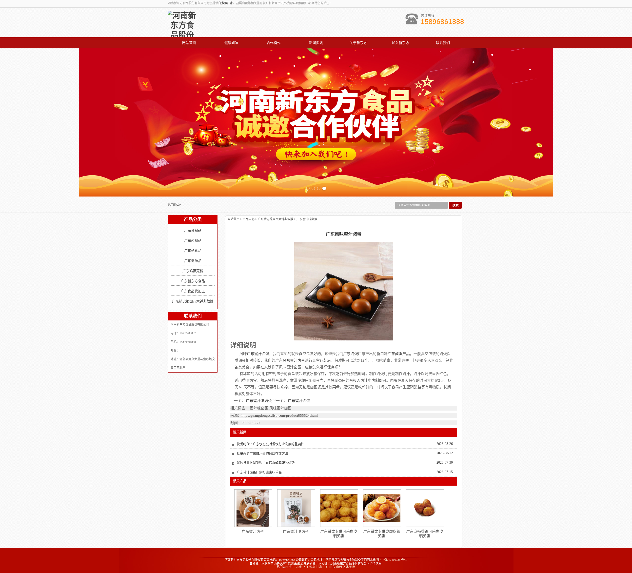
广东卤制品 (192, 240)
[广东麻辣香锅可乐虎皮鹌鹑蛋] (424, 508)
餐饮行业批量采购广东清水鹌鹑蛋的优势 (266, 463)
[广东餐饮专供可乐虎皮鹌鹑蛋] (338, 508)
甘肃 (319, 567)
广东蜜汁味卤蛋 (306, 219)
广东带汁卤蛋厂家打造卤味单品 (259, 472)
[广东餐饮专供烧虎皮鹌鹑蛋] (381, 508)
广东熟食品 (192, 251)
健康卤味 (231, 43)
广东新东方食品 (193, 281)
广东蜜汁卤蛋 (298, 401)
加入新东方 (400, 43)
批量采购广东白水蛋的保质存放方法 (262, 453)
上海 (306, 567)
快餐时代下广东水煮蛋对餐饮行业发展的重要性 (270, 444)
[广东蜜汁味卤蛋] (295, 508)
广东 (326, 567)
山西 (339, 567)
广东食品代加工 (193, 291)
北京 (299, 567)
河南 (352, 567)
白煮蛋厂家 (225, 3)
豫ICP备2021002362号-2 (391, 560)
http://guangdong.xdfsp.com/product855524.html (279, 415)
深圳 (312, 567)
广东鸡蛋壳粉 (192, 271)
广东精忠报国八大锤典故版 (193, 301)
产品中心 (249, 219)
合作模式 (273, 43)
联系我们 (443, 43)
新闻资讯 (316, 43)
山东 (332, 567)
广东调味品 (192, 261)
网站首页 (189, 43)
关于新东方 (358, 43)
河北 (346, 567)
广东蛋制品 (192, 230)
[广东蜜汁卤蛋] (253, 508)
